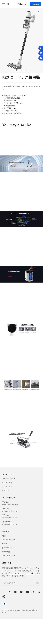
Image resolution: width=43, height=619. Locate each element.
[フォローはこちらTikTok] (33, 592)
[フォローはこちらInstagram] (15, 592)
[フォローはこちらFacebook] (3, 592)
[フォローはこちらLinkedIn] (38, 592)
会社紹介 (5, 490)
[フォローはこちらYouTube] (27, 592)
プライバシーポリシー (16, 573)
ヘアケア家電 (7, 482)
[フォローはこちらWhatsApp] (3, 596)
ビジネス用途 (7, 486)
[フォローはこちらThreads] (21, 592)
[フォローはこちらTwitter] (9, 592)
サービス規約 (30, 573)
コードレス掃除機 (8, 478)
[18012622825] (5, 540)
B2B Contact (35, 4)
